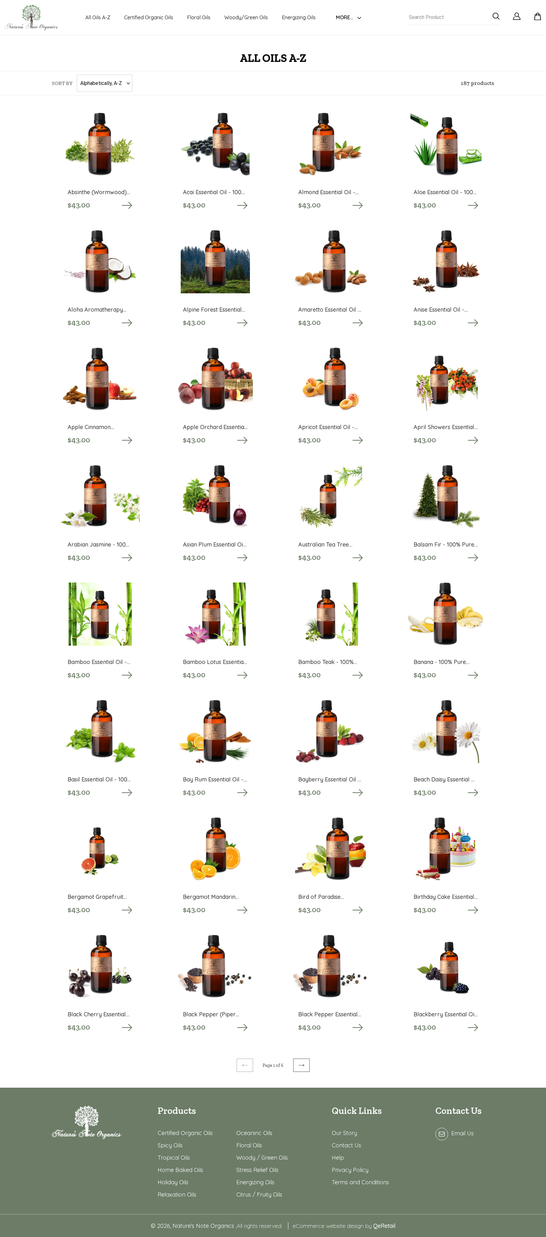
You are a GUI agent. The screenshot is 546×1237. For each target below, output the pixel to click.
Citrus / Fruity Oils (259, 1194)
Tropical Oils (174, 1157)
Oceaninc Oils (254, 1133)
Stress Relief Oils (257, 1170)
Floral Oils (249, 1145)
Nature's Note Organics (204, 1225)
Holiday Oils (173, 1182)
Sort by (62, 83)
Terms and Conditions (360, 1182)
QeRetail (384, 1225)
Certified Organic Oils (185, 1133)
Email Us (462, 1133)
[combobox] (454, 17)
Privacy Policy (350, 1170)
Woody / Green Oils (262, 1157)
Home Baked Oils (180, 1170)
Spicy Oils (170, 1145)
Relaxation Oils (177, 1194)
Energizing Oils (255, 1182)
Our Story (344, 1133)
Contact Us (346, 1145)
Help (338, 1157)
